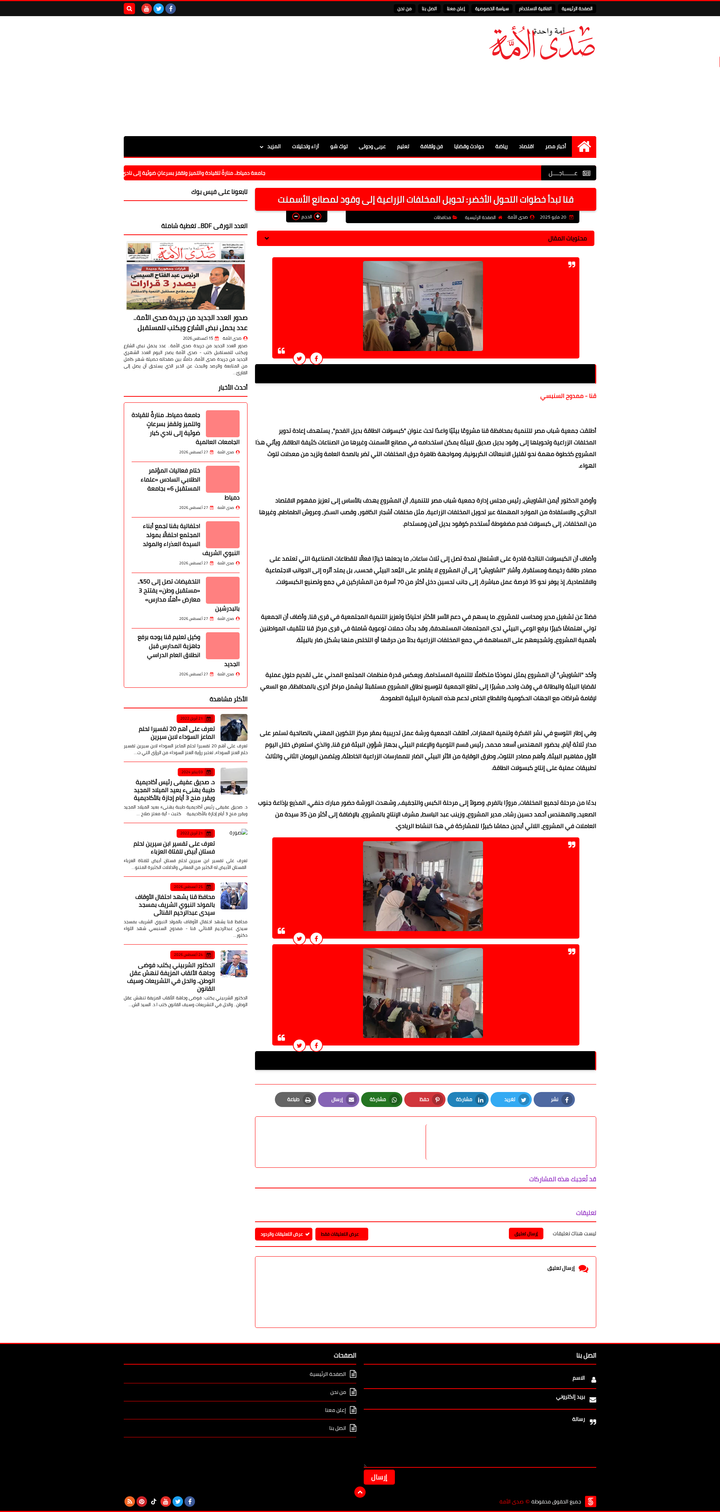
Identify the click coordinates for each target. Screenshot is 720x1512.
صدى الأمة (232, 338)
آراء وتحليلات (305, 146)
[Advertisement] (260, 76)
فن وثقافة (431, 146)
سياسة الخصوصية (492, 8)
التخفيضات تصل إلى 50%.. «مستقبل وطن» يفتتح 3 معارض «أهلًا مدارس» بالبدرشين (189, 595)
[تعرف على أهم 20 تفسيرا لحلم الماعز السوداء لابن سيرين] (234, 727)
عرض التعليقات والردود (282, 1234)
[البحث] (129, 8)
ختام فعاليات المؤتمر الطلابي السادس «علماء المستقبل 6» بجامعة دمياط (190, 484)
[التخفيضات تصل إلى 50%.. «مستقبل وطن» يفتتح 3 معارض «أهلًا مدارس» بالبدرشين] (223, 590)
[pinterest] (141, 1501)
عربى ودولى (372, 146)
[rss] (129, 1501)
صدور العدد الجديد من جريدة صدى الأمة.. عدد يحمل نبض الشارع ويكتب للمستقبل (191, 322)
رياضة (501, 146)
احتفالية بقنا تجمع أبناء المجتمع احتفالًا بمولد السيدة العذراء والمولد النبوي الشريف (191, 539)
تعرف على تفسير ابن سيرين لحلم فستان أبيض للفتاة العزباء (174, 847)
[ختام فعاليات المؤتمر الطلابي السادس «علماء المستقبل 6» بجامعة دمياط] (223, 479)
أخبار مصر (555, 146)
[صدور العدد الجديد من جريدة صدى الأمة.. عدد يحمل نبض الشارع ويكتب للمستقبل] (186, 275)
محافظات (442, 217)
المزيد (274, 146)
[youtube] (146, 8)
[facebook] (170, 8)
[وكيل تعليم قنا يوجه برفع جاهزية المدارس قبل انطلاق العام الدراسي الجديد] (223, 645)
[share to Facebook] (316, 358)
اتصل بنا (429, 8)
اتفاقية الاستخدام (535, 8)
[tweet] (299, 358)
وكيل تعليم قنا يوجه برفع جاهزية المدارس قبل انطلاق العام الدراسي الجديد (189, 650)
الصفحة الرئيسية (577, 8)
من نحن (405, 8)
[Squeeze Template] (590, 1501)
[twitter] (158, 8)
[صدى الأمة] (542, 43)
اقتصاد (526, 146)
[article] (344, 1142)
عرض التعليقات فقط (340, 1234)
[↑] (360, 1492)
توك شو (339, 146)
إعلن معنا (456, 8)
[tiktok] (153, 1501)
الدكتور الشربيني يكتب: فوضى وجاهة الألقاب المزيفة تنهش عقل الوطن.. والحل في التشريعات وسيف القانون (171, 976)
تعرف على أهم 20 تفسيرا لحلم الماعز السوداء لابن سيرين (177, 732)
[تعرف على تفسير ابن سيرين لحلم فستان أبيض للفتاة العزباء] (234, 842)
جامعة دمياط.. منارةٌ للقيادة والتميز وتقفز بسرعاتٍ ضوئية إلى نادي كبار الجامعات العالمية (214, 173)
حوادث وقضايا (469, 146)
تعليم (403, 146)
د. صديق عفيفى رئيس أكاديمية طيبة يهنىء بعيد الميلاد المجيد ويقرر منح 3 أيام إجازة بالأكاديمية (174, 789)
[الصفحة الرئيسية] (584, 146)
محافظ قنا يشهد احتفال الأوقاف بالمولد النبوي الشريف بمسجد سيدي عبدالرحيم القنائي (175, 904)
